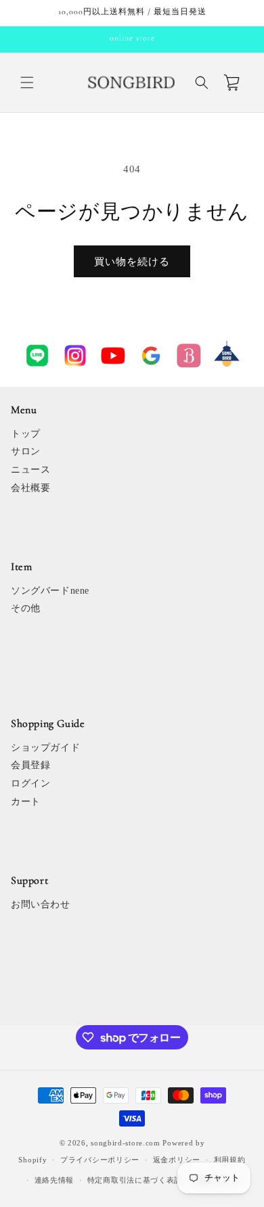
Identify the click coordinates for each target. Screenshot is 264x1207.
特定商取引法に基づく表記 (134, 1180)
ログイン (30, 783)
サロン (26, 451)
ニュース (30, 470)
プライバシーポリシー (99, 1160)
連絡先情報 (54, 1180)
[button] (27, 82)
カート (26, 802)
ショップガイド (45, 747)
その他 (26, 608)
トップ (26, 434)
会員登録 (30, 765)
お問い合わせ (40, 904)
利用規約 (230, 1160)
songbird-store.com (125, 1143)
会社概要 (30, 488)
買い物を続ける (132, 261)
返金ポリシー (176, 1160)
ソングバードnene (50, 591)
